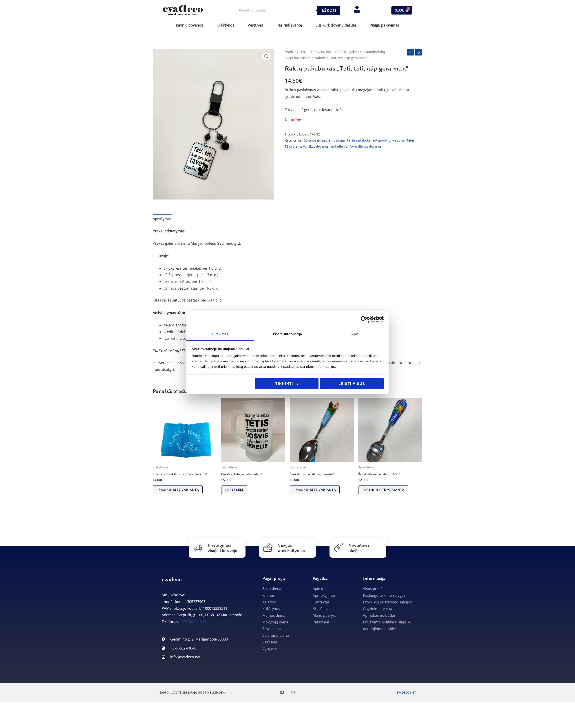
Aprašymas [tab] (162, 218)
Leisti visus (351, 383)
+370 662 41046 (193, 621)
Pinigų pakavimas (384, 25)
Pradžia (290, 51)
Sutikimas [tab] (220, 334)
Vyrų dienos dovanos (366, 146)
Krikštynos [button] (225, 25)
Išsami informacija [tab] (287, 334)
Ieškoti (328, 10)
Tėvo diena (293, 146)
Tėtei (410, 140)
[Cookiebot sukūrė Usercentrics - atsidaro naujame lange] (364, 319)
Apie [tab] (354, 334)
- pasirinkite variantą (177, 490)
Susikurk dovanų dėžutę (317, 51)
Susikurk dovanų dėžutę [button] (336, 25)
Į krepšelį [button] (234, 490)
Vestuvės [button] (255, 25)
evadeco (172, 579)
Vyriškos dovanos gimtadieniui (326, 146)
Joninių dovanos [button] (189, 25)
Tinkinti (284, 383)
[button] (266, 56)
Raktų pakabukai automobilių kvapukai (376, 140)
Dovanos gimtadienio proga (324, 140)
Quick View (185, 458)
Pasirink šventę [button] (289, 25)
